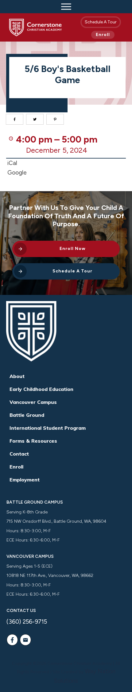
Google (17, 172)
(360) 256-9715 (26, 621)
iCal (12, 163)
